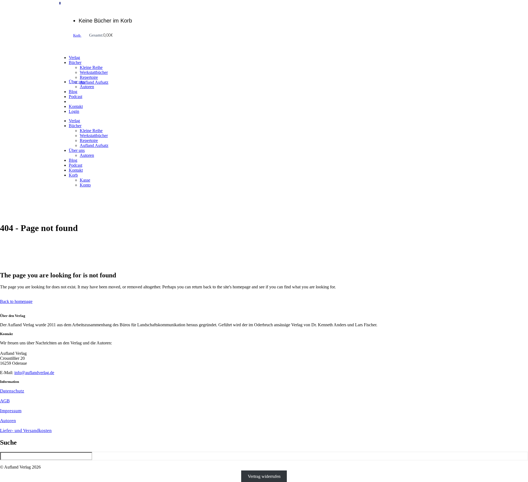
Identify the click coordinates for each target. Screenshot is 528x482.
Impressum (10, 410)
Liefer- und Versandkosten (26, 430)
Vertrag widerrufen (264, 476)
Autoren (8, 420)
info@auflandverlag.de (34, 372)
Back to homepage (16, 301)
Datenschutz (12, 391)
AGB (5, 400)
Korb (77, 35)
